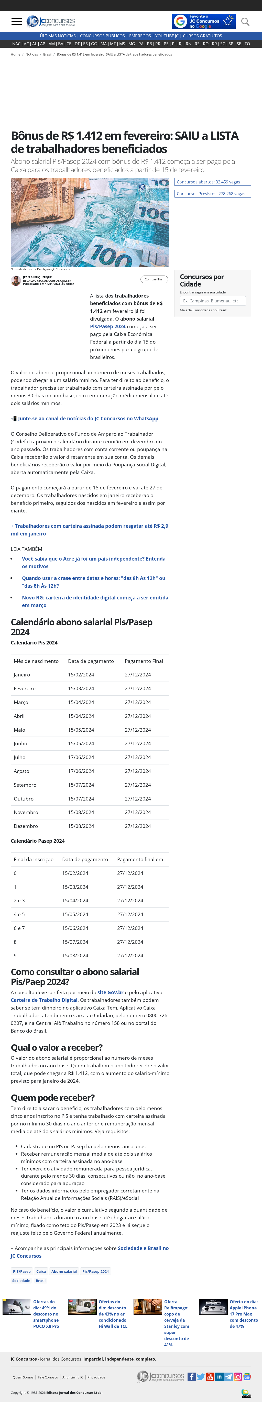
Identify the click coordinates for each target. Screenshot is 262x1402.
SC (222, 44)
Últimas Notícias (58, 36)
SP (230, 44)
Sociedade (21, 1280)
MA (104, 44)
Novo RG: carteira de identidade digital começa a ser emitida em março (95, 601)
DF (77, 44)
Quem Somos (23, 1377)
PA (141, 44)
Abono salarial (64, 1271)
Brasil (41, 1280)
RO (206, 44)
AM (52, 44)
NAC (16, 44)
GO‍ (94, 44)
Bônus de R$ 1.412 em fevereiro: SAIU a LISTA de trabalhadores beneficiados (114, 54)
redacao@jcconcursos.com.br (47, 280)
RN (188, 44)
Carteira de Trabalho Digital (44, 999)
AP (42, 44)
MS (122, 44)
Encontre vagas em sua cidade (203, 292)
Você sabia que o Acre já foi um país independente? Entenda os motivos (94, 562)
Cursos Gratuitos (202, 36)
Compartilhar (154, 279)
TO (247, 44)
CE (69, 44)
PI (174, 44)
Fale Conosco (48, 1377)
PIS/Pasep (22, 1271)
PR (157, 44)
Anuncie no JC (72, 1377)
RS (197, 44)
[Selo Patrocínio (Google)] (204, 21)
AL (34, 44)
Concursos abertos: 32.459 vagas (208, 182)
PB (149, 44)
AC (26, 44)
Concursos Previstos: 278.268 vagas (211, 193)
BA (60, 44)
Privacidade (96, 1377)
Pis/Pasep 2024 (108, 326)
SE (239, 44)
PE (166, 44)
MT (113, 44)
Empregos (140, 36)
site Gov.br (110, 992)
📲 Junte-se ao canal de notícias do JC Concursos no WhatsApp (84, 418)
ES (85, 44)
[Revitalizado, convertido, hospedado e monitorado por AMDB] (246, 1393)
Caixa (41, 1271)
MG (131, 44)
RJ (180, 44)
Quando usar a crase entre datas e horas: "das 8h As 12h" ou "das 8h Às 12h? (93, 582)
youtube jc (167, 36)
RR (214, 44)
